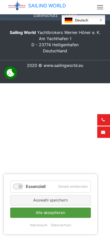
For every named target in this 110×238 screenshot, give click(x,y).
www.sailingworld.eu (63, 65)
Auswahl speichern (50, 200)
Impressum (38, 225)
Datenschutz (61, 225)
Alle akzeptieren (50, 212)
